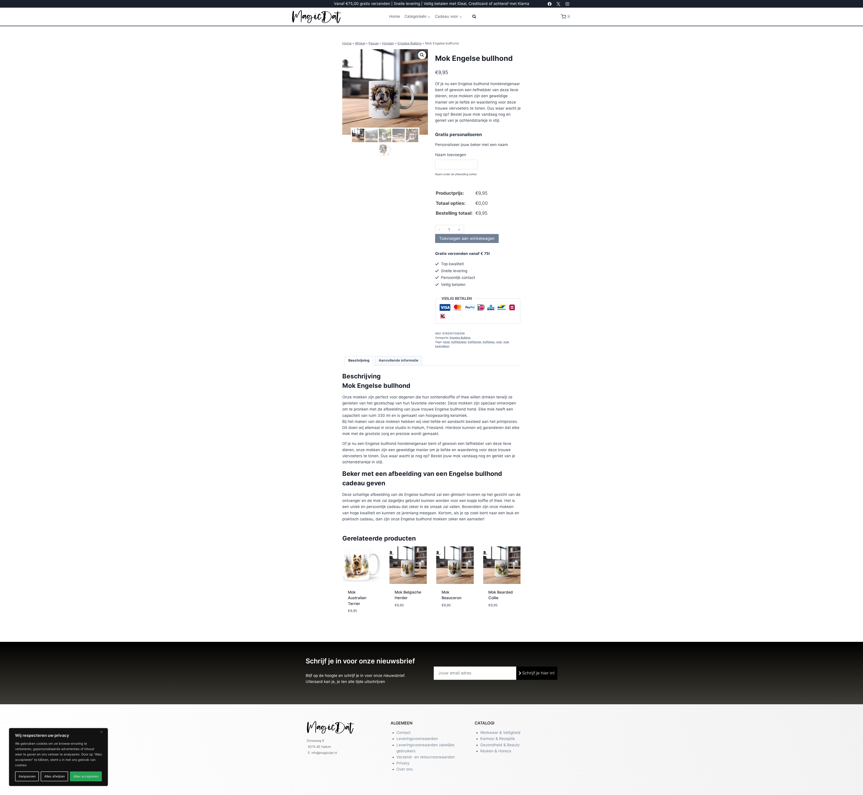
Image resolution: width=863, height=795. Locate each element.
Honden (388, 43)
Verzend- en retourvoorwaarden (425, 757)
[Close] (103, 732)
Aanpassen (27, 776)
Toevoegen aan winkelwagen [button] (360, 612)
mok (499, 342)
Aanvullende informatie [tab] (398, 360)
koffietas (489, 342)
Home (394, 16)
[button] (422, 55)
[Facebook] (550, 4)
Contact (403, 732)
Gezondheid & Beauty (500, 745)
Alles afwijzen (54, 776)
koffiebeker (458, 342)
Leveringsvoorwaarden (417, 738)
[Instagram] (567, 4)
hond (446, 342)
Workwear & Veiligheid (500, 732)
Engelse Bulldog (410, 43)
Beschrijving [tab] (358, 360)
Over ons (404, 769)
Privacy (402, 763)
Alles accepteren (85, 776)
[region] (58, 757)
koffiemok (474, 342)
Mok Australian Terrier (357, 598)
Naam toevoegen (450, 154)
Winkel (360, 43)
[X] (558, 4)
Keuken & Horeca (495, 751)
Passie (373, 43)
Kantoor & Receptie (497, 738)
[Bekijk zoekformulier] (471, 17)
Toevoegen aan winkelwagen (467, 238)
